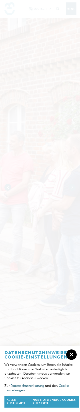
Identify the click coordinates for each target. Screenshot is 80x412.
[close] (71, 354)
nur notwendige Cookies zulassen (54, 401)
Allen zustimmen (16, 401)
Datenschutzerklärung (27, 386)
